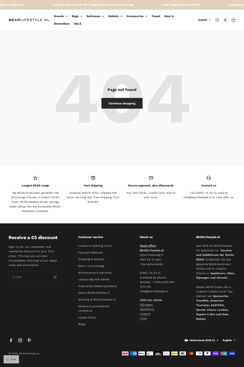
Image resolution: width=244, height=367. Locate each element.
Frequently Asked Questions (97, 286)
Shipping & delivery (91, 259)
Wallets (113, 16)
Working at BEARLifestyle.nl (97, 299)
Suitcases (93, 16)
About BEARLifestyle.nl (94, 292)
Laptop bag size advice (93, 279)
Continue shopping (122, 103)
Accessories (135, 16)
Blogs (81, 324)
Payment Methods (90, 252)
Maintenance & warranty (95, 272)
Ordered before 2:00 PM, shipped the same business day (90, 4)
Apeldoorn (147, 309)
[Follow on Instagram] (20, 340)
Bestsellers (62, 23)
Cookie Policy (87, 317)
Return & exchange (91, 266)
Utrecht (145, 313)
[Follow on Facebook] (11, 340)
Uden (143, 318)
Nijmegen (146, 304)
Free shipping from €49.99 (179, 4)
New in (169, 16)
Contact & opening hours (95, 245)
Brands (59, 16)
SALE (77, 23)
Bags (75, 16)
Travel (155, 16)
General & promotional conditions (93, 309)
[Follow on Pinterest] (29, 340)
